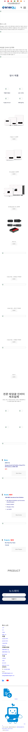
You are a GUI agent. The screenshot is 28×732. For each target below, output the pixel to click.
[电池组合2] (14, 359)
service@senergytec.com (7, 673)
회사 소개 (3, 24)
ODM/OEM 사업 (5, 649)
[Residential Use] (14, 156)
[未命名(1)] (14, 226)
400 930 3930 (7, 669)
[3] (14, 325)
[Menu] (24, 8)
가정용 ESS (4, 643)
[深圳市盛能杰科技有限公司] (11, 8)
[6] (14, 451)
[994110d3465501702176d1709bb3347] (14, 530)
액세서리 (4, 645)
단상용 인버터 (5, 638)
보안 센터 (4, 663)
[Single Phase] (14, 262)
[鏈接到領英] (3, 680)
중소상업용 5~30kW (14, 171)
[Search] (20, 8)
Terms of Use (10, 728)
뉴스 (3, 630)
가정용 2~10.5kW (14, 137)
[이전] (1, 15)
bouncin (7, 730)
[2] (14, 294)
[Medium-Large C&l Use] (14, 191)
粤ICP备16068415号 (20, 727)
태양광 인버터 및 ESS (7, 47)
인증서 (3, 660)
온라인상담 (4, 654)
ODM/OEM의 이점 (6, 652)
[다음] (26, 15)
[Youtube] (8, 680)
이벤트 (3, 632)
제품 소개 (4, 634)
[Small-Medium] (14, 121)
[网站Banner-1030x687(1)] (14, 485)
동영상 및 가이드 (5, 665)
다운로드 (4, 658)
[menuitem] (20, 8)
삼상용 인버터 (5, 641)
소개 (3, 627)
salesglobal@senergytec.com (8, 675)
